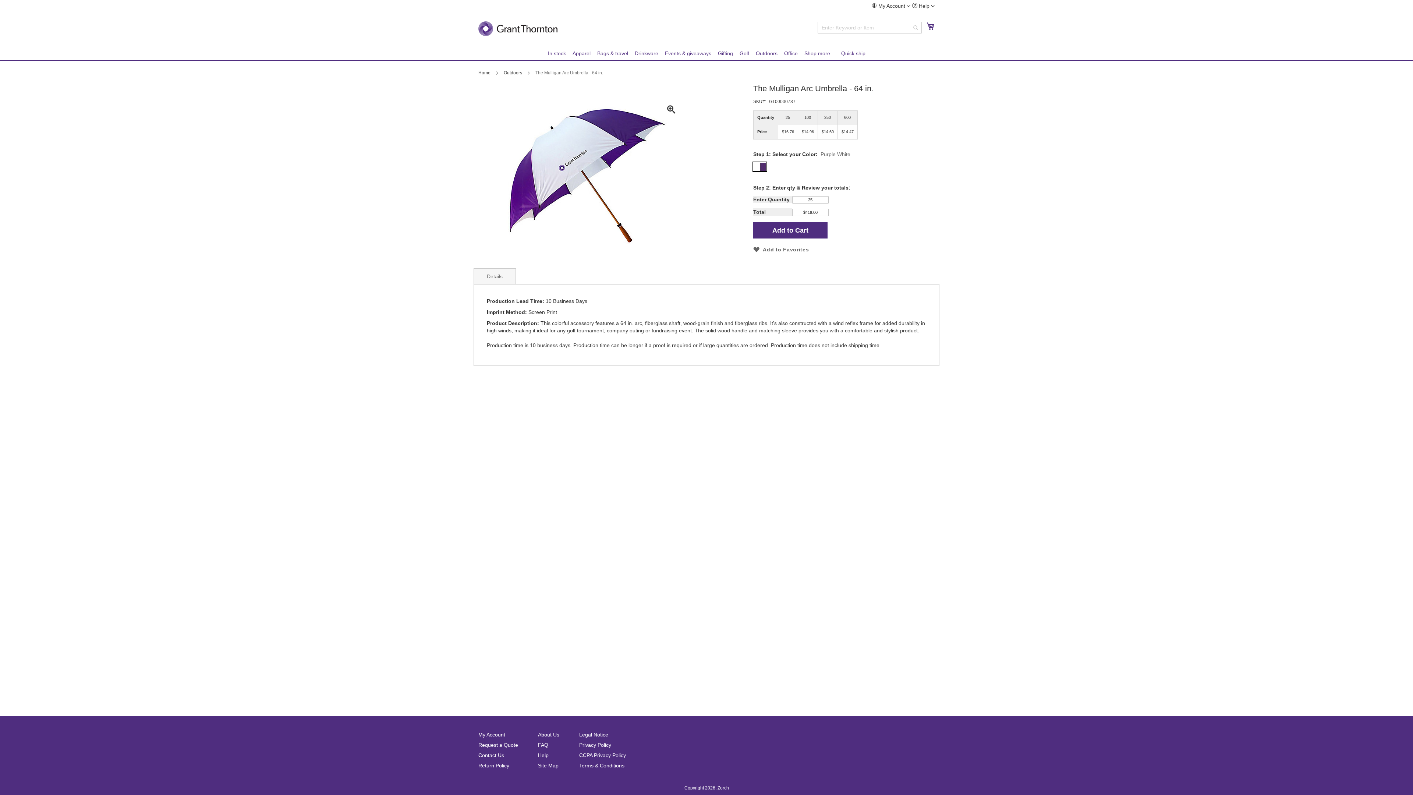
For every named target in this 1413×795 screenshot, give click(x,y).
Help (543, 755)
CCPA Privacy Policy (602, 755)
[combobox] (870, 27)
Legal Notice (593, 735)
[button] (891, 6)
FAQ (543, 745)
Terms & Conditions (601, 765)
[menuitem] (891, 6)
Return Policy (493, 765)
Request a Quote (498, 745)
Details (495, 276)
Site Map (548, 765)
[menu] (706, 53)
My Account (491, 735)
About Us (548, 735)
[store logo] (517, 28)
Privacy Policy (595, 745)
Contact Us (491, 755)
